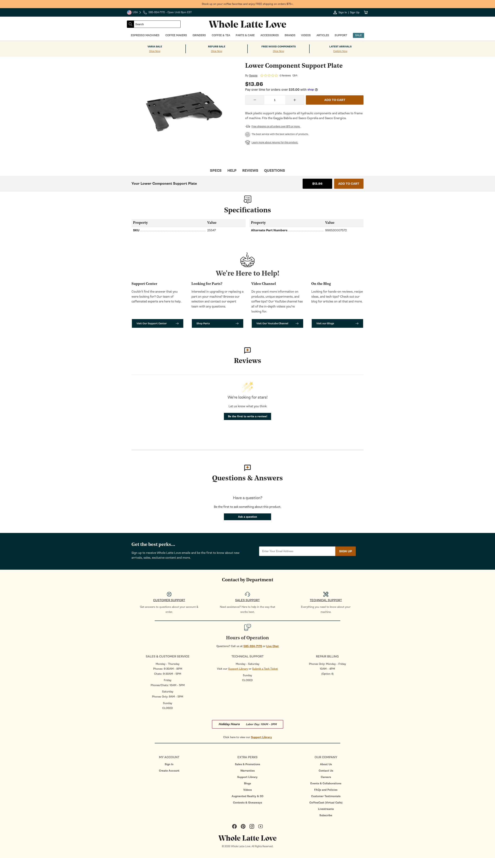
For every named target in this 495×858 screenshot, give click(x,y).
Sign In (169, 764)
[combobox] (157, 24)
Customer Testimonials (326, 796)
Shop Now (154, 51)
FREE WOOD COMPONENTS (278, 46)
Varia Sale (155, 46)
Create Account (169, 770)
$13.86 (317, 184)
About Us (326, 764)
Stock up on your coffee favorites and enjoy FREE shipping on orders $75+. (247, 4)
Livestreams (326, 809)
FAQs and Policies (325, 789)
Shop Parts (203, 323)
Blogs (247, 783)
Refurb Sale (216, 46)
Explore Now (340, 51)
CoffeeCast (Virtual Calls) (325, 802)
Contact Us (326, 770)
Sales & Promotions (247, 764)
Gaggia (253, 75)
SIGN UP (345, 551)
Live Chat (272, 646)
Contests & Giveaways (247, 802)
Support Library (238, 668)
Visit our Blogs (325, 323)
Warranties (247, 770)
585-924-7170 (252, 646)
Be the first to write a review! (247, 416)
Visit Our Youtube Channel (272, 323)
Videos (247, 789)
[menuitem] (169, 764)
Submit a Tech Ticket (265, 668)
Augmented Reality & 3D (247, 796)
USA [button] (134, 13)
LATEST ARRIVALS (340, 46)
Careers (326, 777)
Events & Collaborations (325, 783)
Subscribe (325, 815)
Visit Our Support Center (152, 323)
